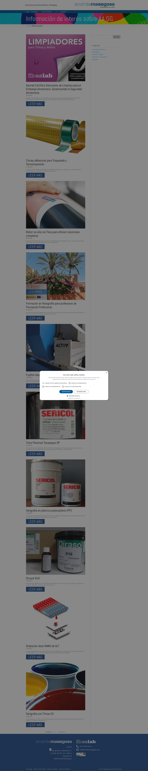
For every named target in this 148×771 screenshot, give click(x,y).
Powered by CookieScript (74, 398)
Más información (91, 379)
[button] (74, 396)
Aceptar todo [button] (66, 391)
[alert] (74, 385)
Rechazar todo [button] (81, 391)
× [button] (106, 372)
